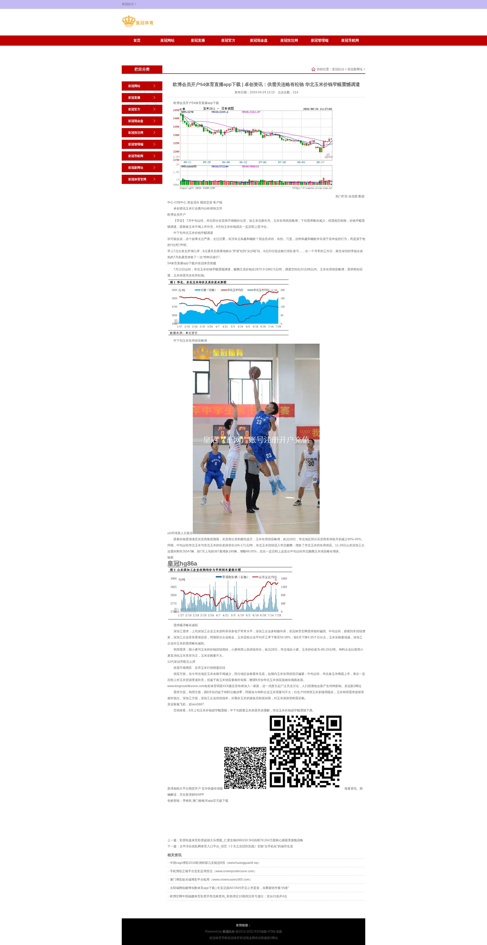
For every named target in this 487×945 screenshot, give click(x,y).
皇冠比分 (338, 69)
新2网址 (272, 938)
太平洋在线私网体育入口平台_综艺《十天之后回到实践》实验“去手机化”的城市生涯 (236, 846)
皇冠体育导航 (218, 938)
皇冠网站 (167, 40)
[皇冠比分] (137, 27)
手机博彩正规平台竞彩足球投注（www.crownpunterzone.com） (213, 871)
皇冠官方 (228, 40)
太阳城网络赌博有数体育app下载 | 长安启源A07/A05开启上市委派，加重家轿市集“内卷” (229, 888)
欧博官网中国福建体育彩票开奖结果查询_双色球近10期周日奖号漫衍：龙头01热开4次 (228, 896)
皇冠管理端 (319, 40)
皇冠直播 (198, 40)
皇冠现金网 (247, 938)
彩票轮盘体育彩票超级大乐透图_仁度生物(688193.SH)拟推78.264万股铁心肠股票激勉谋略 (241, 840)
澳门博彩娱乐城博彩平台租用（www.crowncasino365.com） (211, 879)
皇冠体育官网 (167, 48)
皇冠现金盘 (259, 40)
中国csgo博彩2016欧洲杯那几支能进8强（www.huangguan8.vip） (215, 863)
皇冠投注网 (289, 40)
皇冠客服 (261, 938)
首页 (137, 40)
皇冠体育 (234, 938)
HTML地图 (275, 931)
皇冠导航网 (350, 40)
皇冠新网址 (137, 48)
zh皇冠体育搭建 (205, 263)
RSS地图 (260, 931)
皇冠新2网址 (352, 686)
